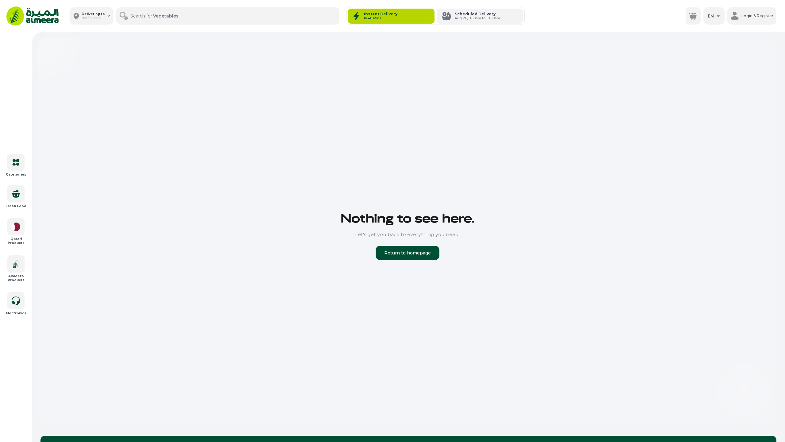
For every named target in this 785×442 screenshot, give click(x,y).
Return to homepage (407, 253)
